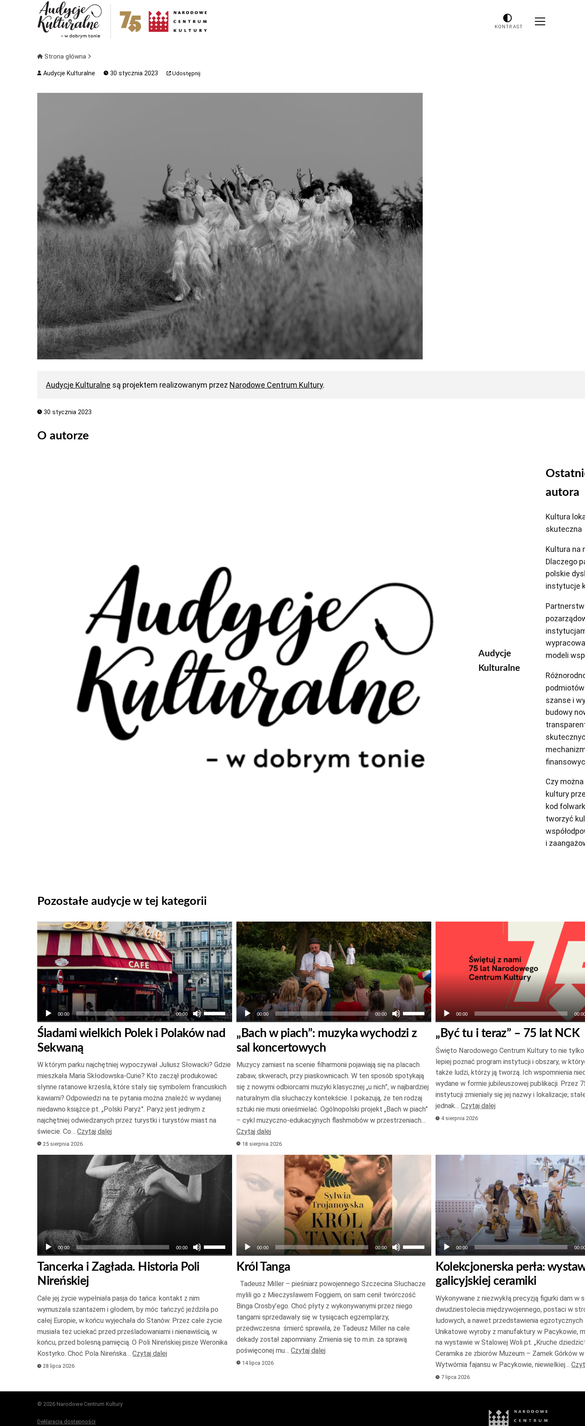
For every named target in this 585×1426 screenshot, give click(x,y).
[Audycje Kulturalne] (251, 669)
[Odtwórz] (48, 1013)
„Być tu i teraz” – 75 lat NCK (507, 1033)
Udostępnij (185, 73)
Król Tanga (263, 1267)
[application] (134, 1013)
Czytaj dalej (94, 1131)
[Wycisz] (197, 1013)
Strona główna (65, 56)
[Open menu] (540, 21)
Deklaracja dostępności (66, 1421)
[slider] (216, 1012)
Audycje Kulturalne (68, 73)
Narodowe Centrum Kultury (276, 384)
